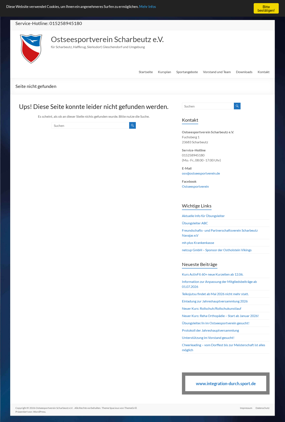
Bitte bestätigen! (266, 8)
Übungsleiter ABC (195, 223)
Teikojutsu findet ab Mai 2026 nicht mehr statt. (215, 294)
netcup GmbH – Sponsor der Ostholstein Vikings (217, 250)
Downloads (244, 72)
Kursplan (164, 72)
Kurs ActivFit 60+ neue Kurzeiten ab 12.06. (212, 274)
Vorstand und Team (217, 72)
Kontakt (264, 72)
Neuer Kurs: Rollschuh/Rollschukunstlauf (211, 308)
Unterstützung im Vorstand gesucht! (208, 338)
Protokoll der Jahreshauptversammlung (210, 330)
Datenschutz (263, 408)
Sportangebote (187, 72)
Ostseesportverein (195, 186)
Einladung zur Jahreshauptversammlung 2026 (215, 301)
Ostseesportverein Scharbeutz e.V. (107, 39)
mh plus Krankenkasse (198, 243)
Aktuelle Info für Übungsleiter (203, 216)
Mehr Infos (147, 7)
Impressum (246, 408)
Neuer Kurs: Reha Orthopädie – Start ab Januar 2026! (220, 316)
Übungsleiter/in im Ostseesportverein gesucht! (215, 323)
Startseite (146, 72)
